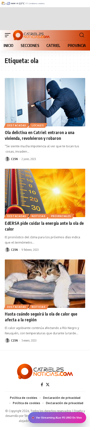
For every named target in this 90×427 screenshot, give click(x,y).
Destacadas (16, 125)
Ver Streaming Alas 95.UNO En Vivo (59, 417)
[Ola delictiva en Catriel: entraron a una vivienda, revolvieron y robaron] (45, 102)
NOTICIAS (39, 216)
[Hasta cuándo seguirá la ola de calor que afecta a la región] (45, 283)
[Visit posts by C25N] (7, 159)
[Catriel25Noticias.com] (31, 35)
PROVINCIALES (61, 216)
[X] (48, 385)
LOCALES (38, 125)
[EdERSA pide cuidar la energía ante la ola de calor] (45, 193)
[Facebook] (42, 385)
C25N (14, 159)
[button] (9, 35)
